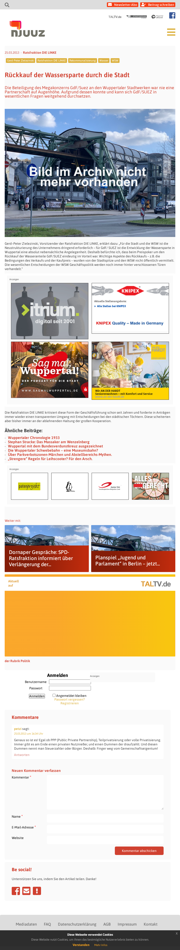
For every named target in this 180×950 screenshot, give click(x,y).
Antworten (22, 755)
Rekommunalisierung (82, 60)
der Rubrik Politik (17, 661)
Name (17, 816)
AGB (107, 924)
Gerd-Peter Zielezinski (20, 60)
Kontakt (151, 924)
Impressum (127, 924)
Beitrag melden (37, 891)
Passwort (35, 688)
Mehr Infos (100, 945)
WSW (115, 60)
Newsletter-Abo (125, 5)
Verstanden (81, 945)
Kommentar (21, 777)
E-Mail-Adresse (24, 827)
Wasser (103, 60)
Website (18, 838)
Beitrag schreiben (161, 5)
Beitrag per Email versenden (26, 891)
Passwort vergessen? (69, 699)
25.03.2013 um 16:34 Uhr (28, 733)
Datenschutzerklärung (77, 924)
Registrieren (69, 703)
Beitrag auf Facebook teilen (16, 891)
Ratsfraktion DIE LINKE (39, 52)
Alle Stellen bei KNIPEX (110, 306)
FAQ (47, 924)
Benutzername (36, 682)
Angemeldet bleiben (71, 696)
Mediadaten (26, 924)
